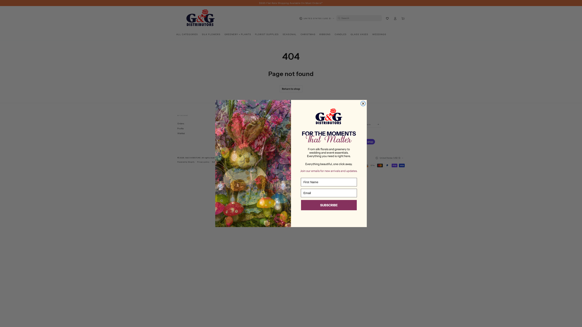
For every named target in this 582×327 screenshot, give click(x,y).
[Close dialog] (363, 103)
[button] (329, 205)
